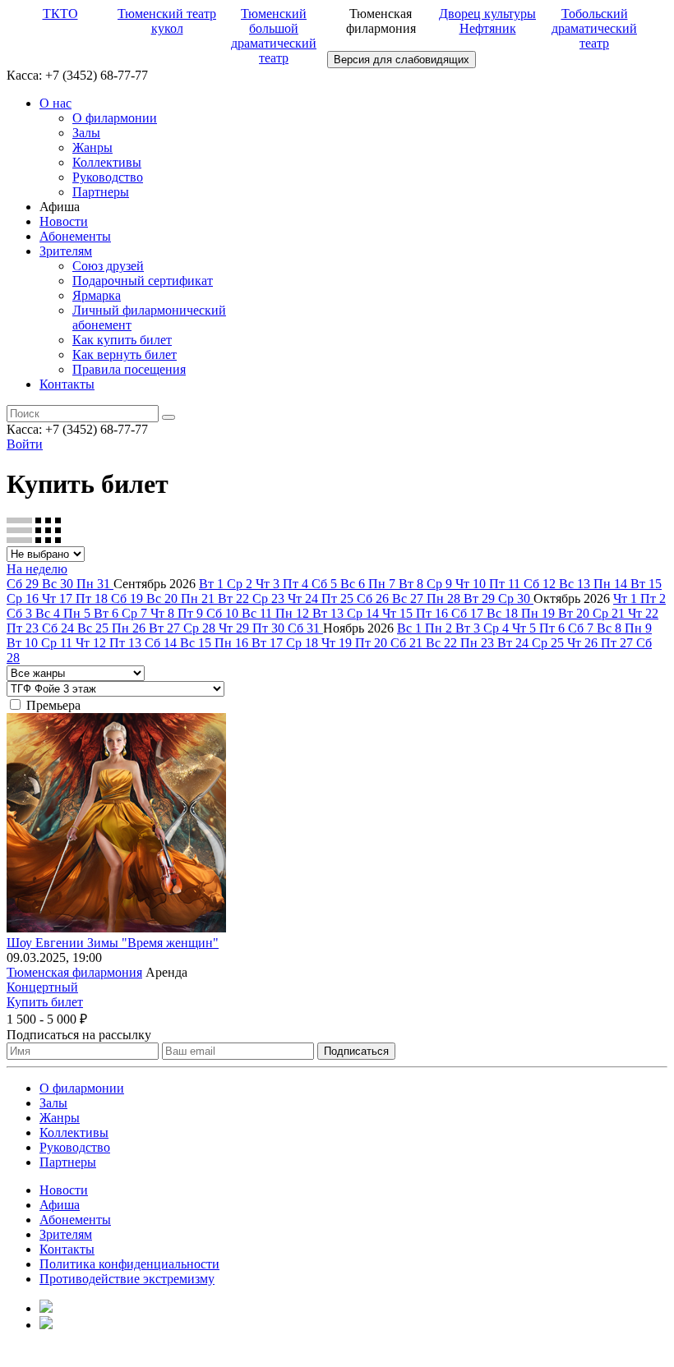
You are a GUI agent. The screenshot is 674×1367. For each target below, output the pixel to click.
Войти (25, 444)
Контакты (67, 384)
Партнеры (100, 192)
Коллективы (106, 162)
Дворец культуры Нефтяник (487, 21)
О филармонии (114, 118)
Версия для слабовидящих (401, 59)
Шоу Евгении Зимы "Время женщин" (113, 943)
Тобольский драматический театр (594, 28)
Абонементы (75, 236)
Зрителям (65, 251)
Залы (86, 133)
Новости (63, 221)
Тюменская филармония (74, 972)
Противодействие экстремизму (127, 1279)
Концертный (42, 987)
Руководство (107, 177)
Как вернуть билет (124, 354)
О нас (55, 103)
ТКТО (60, 14)
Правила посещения (129, 369)
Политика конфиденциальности (129, 1264)
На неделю (37, 569)
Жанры (92, 147)
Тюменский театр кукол (167, 21)
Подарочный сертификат (142, 281)
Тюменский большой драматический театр (273, 36)
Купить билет (45, 1002)
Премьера (53, 705)
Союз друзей (108, 266)
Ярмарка (96, 295)
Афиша (59, 1205)
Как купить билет (122, 340)
